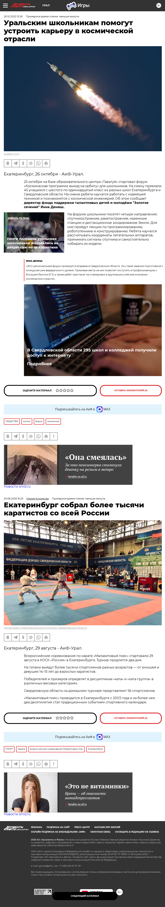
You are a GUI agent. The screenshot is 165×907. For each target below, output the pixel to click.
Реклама (36, 827)
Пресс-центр (82, 827)
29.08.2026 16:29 (13, 498)
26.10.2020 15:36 (13, 16)
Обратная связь (100, 832)
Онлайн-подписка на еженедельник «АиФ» (58, 832)
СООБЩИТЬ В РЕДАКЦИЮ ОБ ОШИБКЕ (137, 832)
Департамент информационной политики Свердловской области (45, 627)
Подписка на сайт (58, 827)
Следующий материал (85, 896)
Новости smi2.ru (17, 486)
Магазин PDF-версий (107, 827)
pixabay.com (11, 153)
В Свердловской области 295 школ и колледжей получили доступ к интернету (91, 353)
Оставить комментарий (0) (130, 390)
